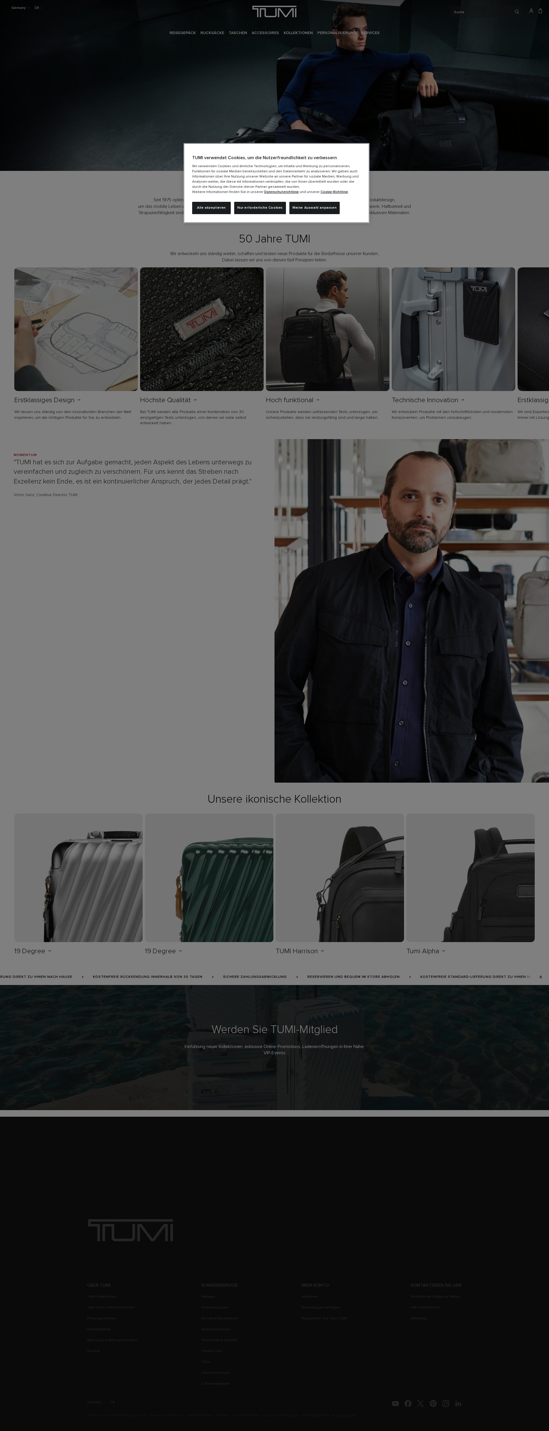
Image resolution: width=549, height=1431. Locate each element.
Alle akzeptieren (211, 208)
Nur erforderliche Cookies (260, 208)
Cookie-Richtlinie (334, 192)
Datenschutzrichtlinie (281, 192)
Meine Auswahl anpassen (315, 208)
